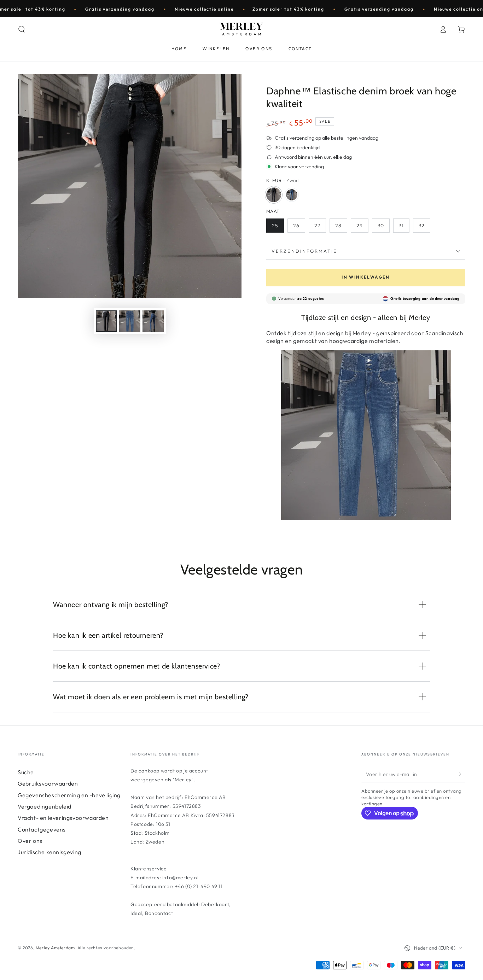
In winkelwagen (366, 277)
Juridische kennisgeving (49, 852)
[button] (21, 29)
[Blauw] (291, 194)
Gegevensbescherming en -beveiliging (69, 795)
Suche (26, 772)
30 (381, 225)
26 (296, 225)
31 (401, 225)
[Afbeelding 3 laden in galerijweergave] (129, 321)
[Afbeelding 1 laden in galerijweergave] (106, 321)
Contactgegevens (42, 829)
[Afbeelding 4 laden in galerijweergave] (153, 321)
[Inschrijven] (461, 774)
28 (338, 225)
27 (317, 225)
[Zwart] (273, 194)
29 (359, 225)
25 (275, 225)
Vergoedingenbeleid (44, 806)
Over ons (30, 840)
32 (422, 225)
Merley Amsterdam (55, 947)
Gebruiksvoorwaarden (48, 783)
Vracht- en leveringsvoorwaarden (63, 817)
